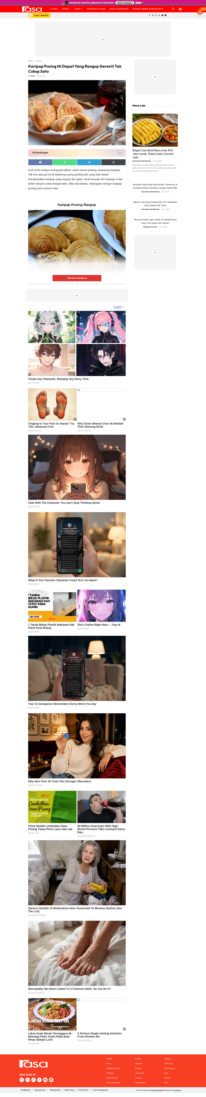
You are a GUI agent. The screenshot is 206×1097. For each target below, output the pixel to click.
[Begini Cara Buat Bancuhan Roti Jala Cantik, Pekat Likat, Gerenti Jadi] (155, 130)
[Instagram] (152, 15)
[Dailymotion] (165, 15)
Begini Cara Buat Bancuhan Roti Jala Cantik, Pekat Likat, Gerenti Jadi (152, 153)
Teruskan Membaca (77, 278)
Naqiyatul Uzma (150, 227)
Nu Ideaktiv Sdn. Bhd (157, 1090)
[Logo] (32, 9)
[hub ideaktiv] (180, 8)
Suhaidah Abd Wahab (141, 161)
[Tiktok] (159, 15)
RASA (30, 61)
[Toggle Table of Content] (118, 152)
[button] (173, 9)
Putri (33, 76)
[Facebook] (149, 15)
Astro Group (177, 1090)
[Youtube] (162, 15)
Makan (39, 61)
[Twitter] (156, 15)
